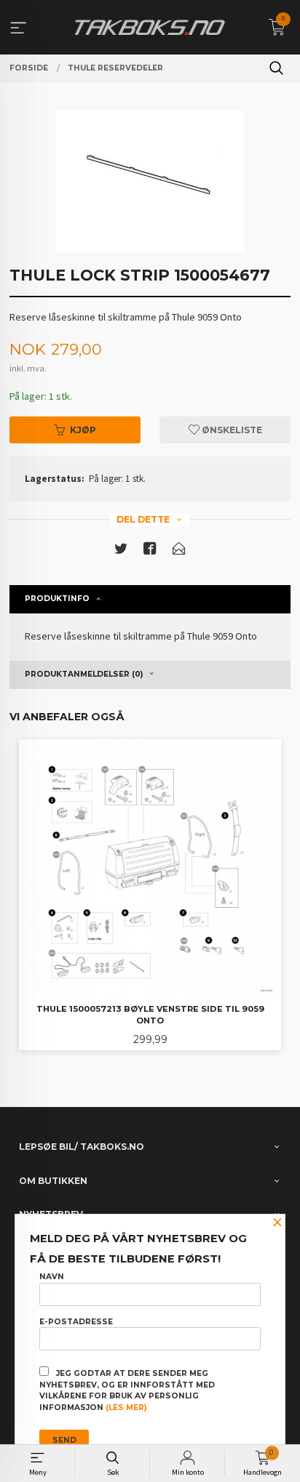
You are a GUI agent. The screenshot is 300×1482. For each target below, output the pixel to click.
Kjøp (83, 429)
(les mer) (126, 1407)
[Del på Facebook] (150, 551)
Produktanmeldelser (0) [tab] (84, 674)
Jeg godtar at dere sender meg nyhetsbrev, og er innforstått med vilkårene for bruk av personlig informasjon (127, 1390)
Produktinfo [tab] (57, 598)
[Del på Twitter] (121, 551)
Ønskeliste (231, 429)
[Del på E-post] (179, 551)
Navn (51, 1276)
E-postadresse (76, 1321)
